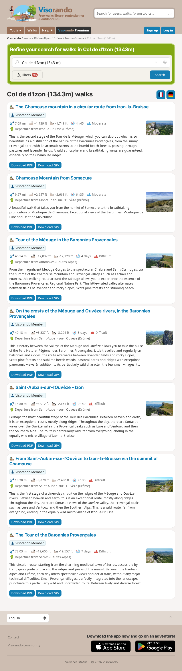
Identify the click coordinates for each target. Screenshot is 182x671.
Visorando (14, 38)
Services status (76, 662)
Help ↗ (47, 30)
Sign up (152, 30)
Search (160, 75)
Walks (32, 30)
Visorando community (24, 645)
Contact (13, 637)
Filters (29, 75)
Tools (14, 30)
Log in (168, 30)
